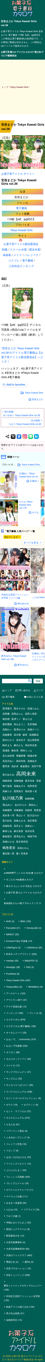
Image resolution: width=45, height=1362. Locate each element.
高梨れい (7, 729)
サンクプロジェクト (16, 1071)
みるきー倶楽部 (14, 1203)
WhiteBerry (33, 986)
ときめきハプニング (16, 1137)
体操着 (7, 255)
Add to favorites (15, 384)
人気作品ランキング (21, 266)
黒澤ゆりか (20, 729)
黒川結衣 (7, 820)
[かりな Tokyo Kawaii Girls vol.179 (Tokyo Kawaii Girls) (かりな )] (9, 525)
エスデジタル (13, 1019)
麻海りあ (7, 831)
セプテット (29, 1104)
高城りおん (33, 708)
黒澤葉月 (7, 708)
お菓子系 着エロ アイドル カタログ (24, 892)
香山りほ (27, 718)
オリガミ (10, 1052)
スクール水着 (18, 249)
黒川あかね (8, 774)
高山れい (7, 804)
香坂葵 (37, 810)
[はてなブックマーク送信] (36, 436)
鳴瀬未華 (32, 755)
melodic (10, 960)
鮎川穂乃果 (12, 798)
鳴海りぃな (26, 750)
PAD (28, 967)
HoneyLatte (32, 927)
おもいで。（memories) (18, 1039)
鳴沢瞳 (6, 718)
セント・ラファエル (16, 1111)
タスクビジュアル (15, 1117)
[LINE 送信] (30, 436)
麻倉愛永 (25, 766)
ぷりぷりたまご (14, 1170)
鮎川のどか (21, 804)
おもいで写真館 (14, 1045)
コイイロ (10, 1065)
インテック (11, 1013)
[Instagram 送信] (24, 436)
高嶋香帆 (29, 798)
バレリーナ (31, 255)
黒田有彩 (21, 760)
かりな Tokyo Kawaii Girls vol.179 (25, 504)
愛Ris (27, 1261)
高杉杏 (14, 766)
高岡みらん (17, 713)
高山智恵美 (33, 740)
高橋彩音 (7, 825)
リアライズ (29, 1209)
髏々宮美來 (22, 853)
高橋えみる (20, 820)
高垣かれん (23, 848)
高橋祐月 (32, 760)
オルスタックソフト (16, 1059)
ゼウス (9, 1104)
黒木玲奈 (29, 780)
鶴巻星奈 (9, 847)
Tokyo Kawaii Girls (21, 230)
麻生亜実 (18, 831)
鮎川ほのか (33, 815)
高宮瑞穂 (32, 724)
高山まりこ (20, 724)
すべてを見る (33, 542)
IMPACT (10, 934)
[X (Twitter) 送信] (13, 436)
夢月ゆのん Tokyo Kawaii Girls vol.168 (13, 657)
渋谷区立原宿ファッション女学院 (23, 1296)
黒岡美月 (18, 791)
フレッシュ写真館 (15, 1176)
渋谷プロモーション (16, 1268)
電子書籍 (21, 208)
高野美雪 (32, 786)
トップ (5, 86)
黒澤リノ (16, 718)
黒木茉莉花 (22, 841)
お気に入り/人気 (33, 696)
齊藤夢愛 (21, 755)
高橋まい (29, 825)
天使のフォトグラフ (16, 1255)
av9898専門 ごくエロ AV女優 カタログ (23, 873)
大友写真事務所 (14, 1242)
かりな (35, 512)
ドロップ (10, 1150)
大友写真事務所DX (15, 1248)
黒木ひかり (8, 740)
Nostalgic (10, 967)
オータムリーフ (14, 1032)
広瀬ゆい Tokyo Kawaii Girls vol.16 (28, 475)
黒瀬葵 (6, 750)
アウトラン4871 (14, 999)
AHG (8, 921)
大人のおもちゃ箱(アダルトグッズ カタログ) (22, 903)
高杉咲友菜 (31, 745)
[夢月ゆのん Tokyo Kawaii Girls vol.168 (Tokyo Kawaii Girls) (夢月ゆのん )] (15, 651)
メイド (17, 255)
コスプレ (14, 260)
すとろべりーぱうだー (17, 1085)
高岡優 (6, 713)
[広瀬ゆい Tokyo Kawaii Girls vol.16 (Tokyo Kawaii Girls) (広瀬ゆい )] (9, 497)
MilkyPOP (29, 960)
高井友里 (29, 831)
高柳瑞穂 (18, 780)
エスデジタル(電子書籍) (18, 1026)
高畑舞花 (34, 734)
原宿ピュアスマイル (16, 1229)
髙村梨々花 (31, 791)
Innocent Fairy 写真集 (17, 941)
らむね (9, 1209)
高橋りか (7, 791)
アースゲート (13, 993)
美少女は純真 (13, 1313)
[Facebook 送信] (19, 436)
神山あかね (23, 603)
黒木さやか (20, 708)
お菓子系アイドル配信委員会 (21, 243)
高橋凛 (28, 810)
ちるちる (10, 1124)
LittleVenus (32, 947)
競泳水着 (34, 249)
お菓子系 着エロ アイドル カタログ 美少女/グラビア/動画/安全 (22, 53)
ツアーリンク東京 (15, 1131)
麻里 (25, 734)
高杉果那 (32, 820)
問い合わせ (22, 690)
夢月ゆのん (23, 664)
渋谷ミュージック (15, 1275)
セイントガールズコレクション (22, 1098)
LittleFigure (11, 947)
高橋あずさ (20, 786)
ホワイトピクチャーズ (17, 1189)
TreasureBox (12, 986)
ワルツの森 (11, 1216)
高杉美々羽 (8, 815)
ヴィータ (33, 1013)
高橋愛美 (7, 734)
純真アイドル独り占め (17, 1306)
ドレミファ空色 (14, 1144)
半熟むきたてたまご (16, 1222)
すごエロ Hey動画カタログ (19, 879)
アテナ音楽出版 (14, 1006)
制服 (5, 249)
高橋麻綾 (18, 810)
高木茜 (17, 734)
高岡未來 (26, 773)
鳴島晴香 (7, 780)
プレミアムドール (15, 1183)
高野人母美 (31, 713)
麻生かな (18, 745)
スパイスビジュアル (16, 1091)
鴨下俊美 (7, 786)
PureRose (11, 973)
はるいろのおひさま (16, 1157)
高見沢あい (8, 760)
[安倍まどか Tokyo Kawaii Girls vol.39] (22, 152)
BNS (22, 921)
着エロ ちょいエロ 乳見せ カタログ (24, 886)
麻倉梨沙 (7, 836)
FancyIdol (11, 927)
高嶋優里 (7, 810)
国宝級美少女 (13, 1235)
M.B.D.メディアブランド (18, 954)
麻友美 (14, 750)
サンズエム (11, 1078)
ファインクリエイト (16, 1163)
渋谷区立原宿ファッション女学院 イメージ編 (14, 596)
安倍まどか (37, 399)
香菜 (38, 780)
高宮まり (18, 825)
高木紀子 (21, 740)
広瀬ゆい (34, 480)
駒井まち (7, 745)
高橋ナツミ (33, 729)
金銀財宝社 (11, 1319)
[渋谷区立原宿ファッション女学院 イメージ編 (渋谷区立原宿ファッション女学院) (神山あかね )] (15, 589)
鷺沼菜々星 (8, 853)
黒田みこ (33, 804)
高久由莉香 (8, 755)
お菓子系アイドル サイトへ (17, 174)
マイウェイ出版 (14, 1196)
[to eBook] (22, 16)
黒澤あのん (20, 836)
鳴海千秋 (32, 836)
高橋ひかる (8, 841)
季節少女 (10, 1261)
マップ (38, 690)
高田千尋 (36, 766)
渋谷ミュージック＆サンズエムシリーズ (23, 1285)
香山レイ (21, 815)
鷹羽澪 (6, 766)
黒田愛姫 (7, 724)
